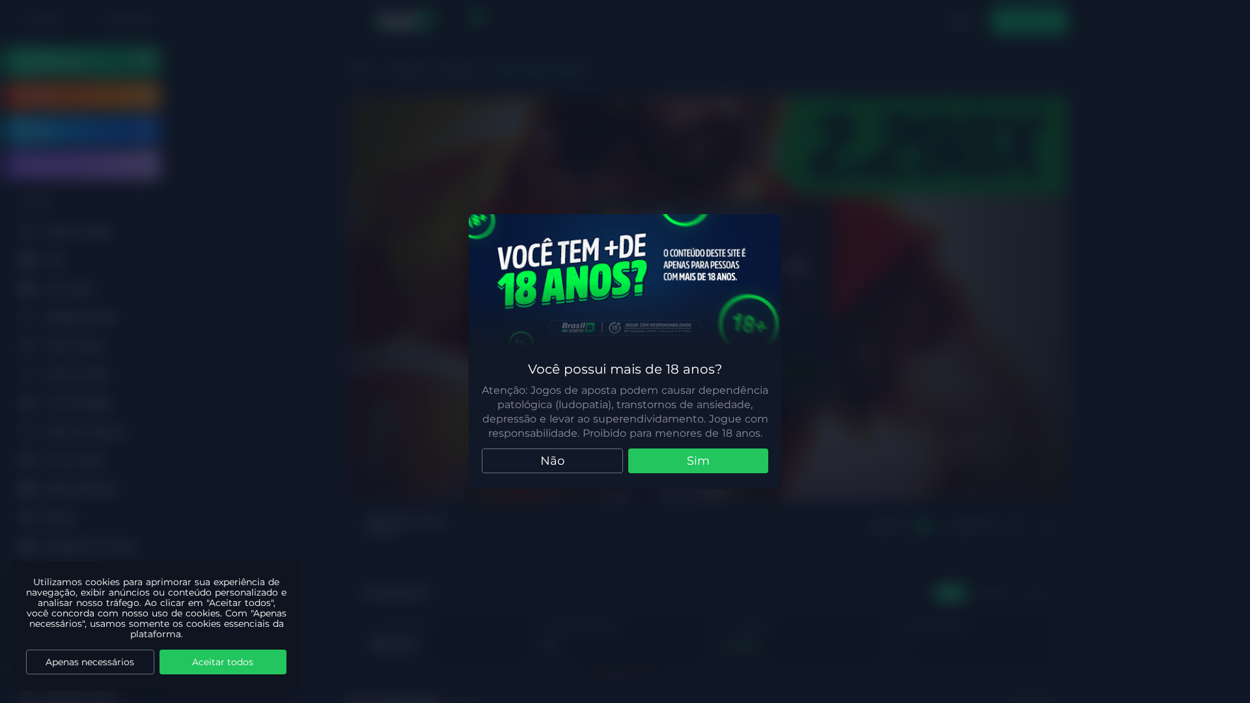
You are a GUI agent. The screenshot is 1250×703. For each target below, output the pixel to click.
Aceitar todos (222, 662)
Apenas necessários (90, 662)
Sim (698, 461)
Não (552, 461)
